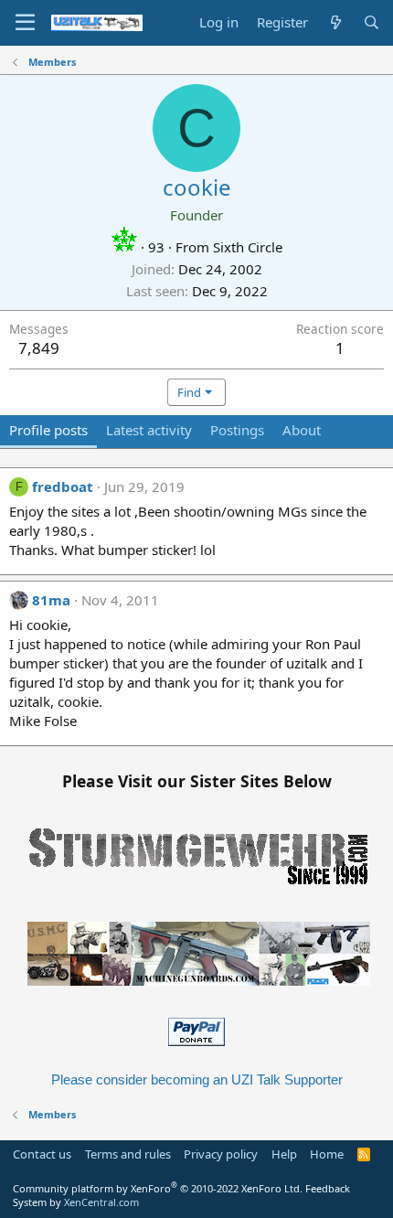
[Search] (371, 22)
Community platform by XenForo (158, 1188)
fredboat (62, 486)
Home (327, 1154)
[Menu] (25, 23)
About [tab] (301, 430)
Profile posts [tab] (48, 430)
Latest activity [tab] (149, 430)
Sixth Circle (247, 247)
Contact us (42, 1154)
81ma (51, 600)
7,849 (38, 347)
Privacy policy (221, 1154)
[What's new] (335, 22)
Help (284, 1154)
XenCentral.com (101, 1202)
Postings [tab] (237, 430)
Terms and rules (128, 1154)
